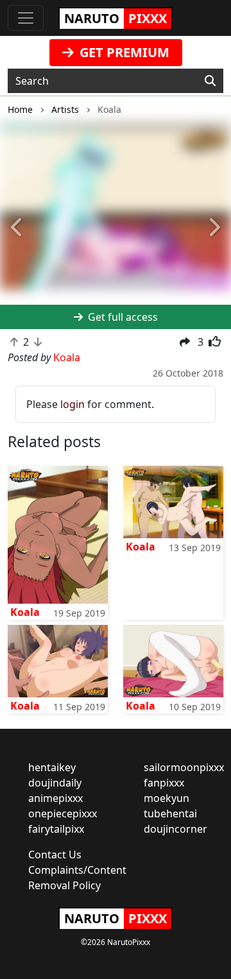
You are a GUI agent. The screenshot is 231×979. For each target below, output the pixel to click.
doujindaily (54, 783)
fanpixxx (164, 783)
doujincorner (175, 829)
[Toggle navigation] (26, 18)
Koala (25, 612)
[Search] (210, 81)
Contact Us (54, 854)
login (72, 404)
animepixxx (55, 798)
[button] (17, 228)
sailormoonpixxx (184, 767)
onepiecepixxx (62, 813)
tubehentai (170, 813)
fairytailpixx (56, 829)
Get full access (121, 317)
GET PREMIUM (122, 52)
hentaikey (52, 767)
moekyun (166, 798)
